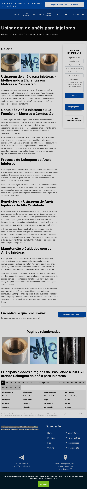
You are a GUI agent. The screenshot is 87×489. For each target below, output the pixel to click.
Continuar (43, 484)
